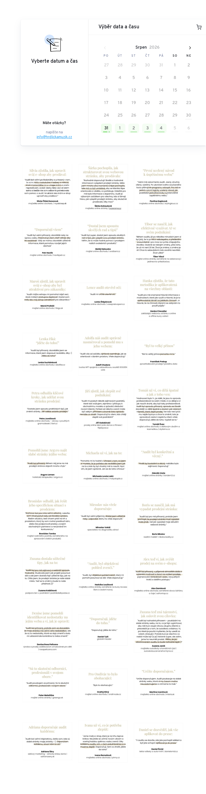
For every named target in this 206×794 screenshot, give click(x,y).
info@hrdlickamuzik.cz (54, 136)
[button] (106, 65)
